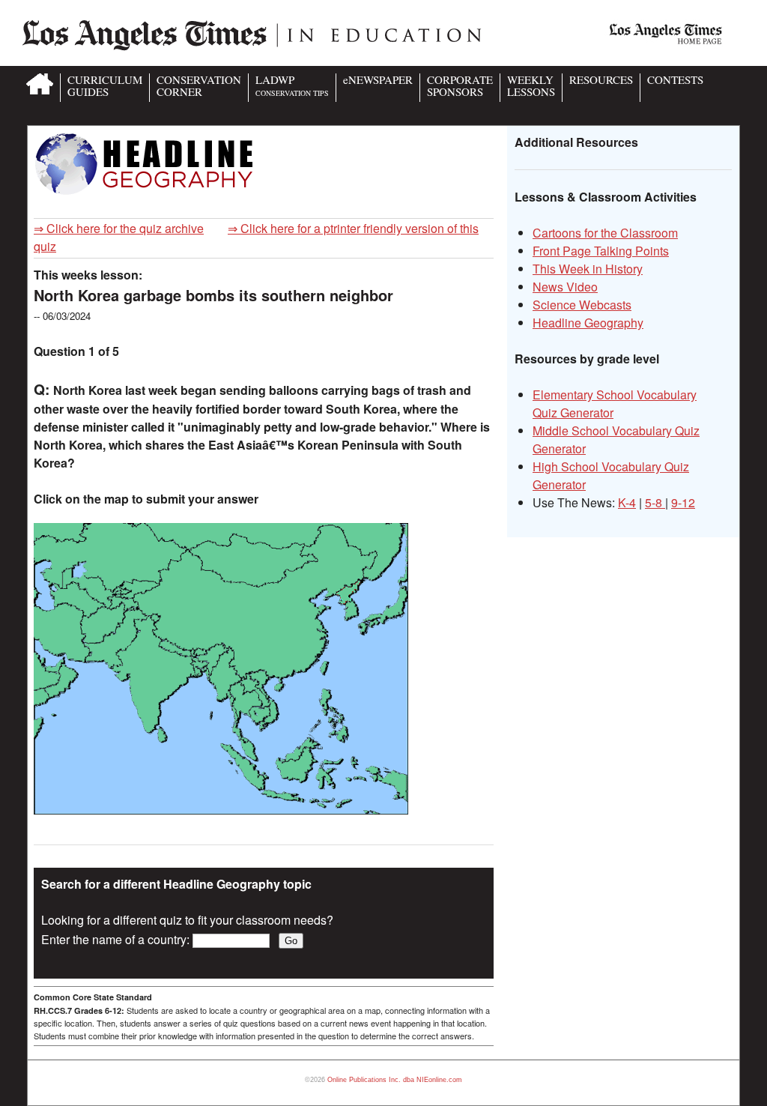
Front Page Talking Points (601, 250)
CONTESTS (675, 79)
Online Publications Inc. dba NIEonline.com (394, 1080)
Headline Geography (588, 322)
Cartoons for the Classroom (605, 232)
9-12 (683, 502)
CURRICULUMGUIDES (104, 85)
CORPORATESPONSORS (460, 85)
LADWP (292, 85)
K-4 (627, 502)
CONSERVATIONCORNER (199, 85)
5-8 (655, 502)
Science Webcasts (582, 304)
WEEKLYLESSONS (531, 85)
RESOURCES (601, 79)
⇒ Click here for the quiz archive (119, 228)
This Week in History (588, 268)
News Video (565, 286)
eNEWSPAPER (378, 79)
